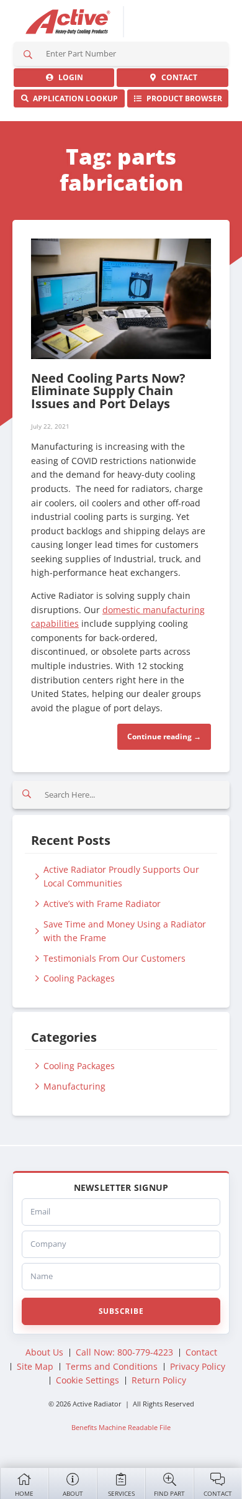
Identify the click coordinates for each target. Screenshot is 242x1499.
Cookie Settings (87, 1380)
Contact (218, 1493)
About (73, 1493)
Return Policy (159, 1380)
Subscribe (121, 1311)
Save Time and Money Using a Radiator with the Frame (124, 931)
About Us (44, 1352)
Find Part (169, 1493)
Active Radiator (68, 21)
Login (69, 77)
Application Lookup (73, 98)
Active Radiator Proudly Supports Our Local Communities (121, 876)
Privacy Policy (197, 1366)
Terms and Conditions (112, 1366)
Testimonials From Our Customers (114, 958)
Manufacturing (74, 1086)
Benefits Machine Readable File (121, 1427)
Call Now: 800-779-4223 (124, 1352)
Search (28, 54)
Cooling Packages (79, 978)
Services (121, 1493)
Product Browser (182, 98)
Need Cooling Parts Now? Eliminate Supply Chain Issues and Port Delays (108, 390)
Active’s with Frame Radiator (102, 903)
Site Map (35, 1366)
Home (24, 1493)
